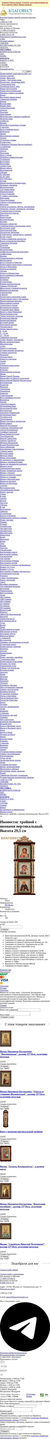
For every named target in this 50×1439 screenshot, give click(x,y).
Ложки (3, 655)
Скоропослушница (8, 404)
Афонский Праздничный (10, 614)
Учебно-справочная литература (13, 239)
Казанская (4, 385)
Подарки (3, 704)
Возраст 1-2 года (7, 569)
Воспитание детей (7, 228)
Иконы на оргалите (8, 481)
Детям (2, 709)
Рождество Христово (8, 700)
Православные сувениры (10, 647)
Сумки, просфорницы (9, 578)
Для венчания (5, 550)
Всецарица (4, 400)
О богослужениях (7, 194)
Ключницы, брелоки (8, 685)
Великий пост (6, 724)
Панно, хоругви (6, 492)
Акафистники (6, 254)
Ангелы (3, 651)
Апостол (3, 110)
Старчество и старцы (8, 305)
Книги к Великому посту (10, 726)
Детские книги (6, 327)
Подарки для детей (8, 664)
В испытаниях (6, 282)
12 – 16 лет (4, 335)
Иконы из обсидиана (8, 483)
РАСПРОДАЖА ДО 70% (10, 45)
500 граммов (5, 608)
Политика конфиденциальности (13, 1353)
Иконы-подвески (7, 636)
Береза (2, 541)
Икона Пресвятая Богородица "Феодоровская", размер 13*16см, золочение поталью (23, 1054)
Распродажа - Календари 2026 (12, 82)
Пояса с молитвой (7, 580)
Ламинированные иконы (10, 468)
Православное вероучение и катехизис (16, 265)
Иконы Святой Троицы (9, 376)
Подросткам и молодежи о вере (13, 297)
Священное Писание (8, 243)
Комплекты (4, 277)
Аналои (3, 498)
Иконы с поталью (7, 473)
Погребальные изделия (9, 574)
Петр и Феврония (7, 447)
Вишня (3, 546)
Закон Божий (5, 114)
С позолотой (5, 638)
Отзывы (3, 1005)
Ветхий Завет (5, 104)
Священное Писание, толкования (14, 775)
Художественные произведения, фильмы (17, 777)
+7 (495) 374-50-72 (7, 30)
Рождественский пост (9, 698)
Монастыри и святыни (9, 769)
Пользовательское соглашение (12, 1355)
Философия (5, 164)
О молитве (4, 127)
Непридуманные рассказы (11, 301)
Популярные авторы (8, 325)
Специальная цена (7, 84)
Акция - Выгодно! (7, 78)
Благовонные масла (8, 621)
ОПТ (2, 54)
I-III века (3, 172)
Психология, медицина (9, 232)
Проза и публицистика (9, 273)
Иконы (3, 737)
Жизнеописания (6, 187)
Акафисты (4, 121)
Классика (4, 370)
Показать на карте (7, 1289)
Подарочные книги (8, 644)
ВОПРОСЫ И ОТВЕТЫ (10, 52)
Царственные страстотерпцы (12, 449)
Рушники (4, 576)
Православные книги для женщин (14, 299)
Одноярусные (5, 526)
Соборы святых (6, 451)
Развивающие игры (8, 666)
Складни (3, 486)
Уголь (2, 623)
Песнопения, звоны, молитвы (12, 771)
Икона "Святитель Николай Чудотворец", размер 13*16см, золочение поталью (22, 1245)
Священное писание (8, 99)
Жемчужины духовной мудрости (13, 288)
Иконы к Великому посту (10, 728)
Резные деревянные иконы (11, 471)
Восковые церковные (9, 584)
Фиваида (3, 612)
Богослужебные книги (9, 129)
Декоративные (6, 591)
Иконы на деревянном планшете (13, 464)
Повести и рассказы (8, 348)
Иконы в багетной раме (10, 479)
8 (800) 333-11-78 (7, 35)
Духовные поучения (8, 765)
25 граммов (4, 604)
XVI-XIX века (6, 179)
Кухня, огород (6, 237)
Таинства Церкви (7, 200)
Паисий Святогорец (8, 438)
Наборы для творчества (9, 668)
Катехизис (4, 204)
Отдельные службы (8, 140)
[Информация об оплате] (25, 979)
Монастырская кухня (8, 314)
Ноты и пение (6, 155)
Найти (28, 71)
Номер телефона (7, 1406)
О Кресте (4, 295)
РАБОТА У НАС (7, 60)
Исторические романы (9, 307)
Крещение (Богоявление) (10, 722)
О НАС (3, 63)
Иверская (4, 387)
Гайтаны (3, 505)
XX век (3, 181)
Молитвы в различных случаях (13, 125)
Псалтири (4, 245)
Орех (2, 544)
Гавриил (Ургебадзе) (8, 286)
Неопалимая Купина (8, 408)
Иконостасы (5, 535)
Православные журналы (10, 372)
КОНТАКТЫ (4, 58)
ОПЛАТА (4, 47)
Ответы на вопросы (8, 269)
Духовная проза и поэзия (10, 211)
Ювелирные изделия (8, 632)
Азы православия (7, 189)
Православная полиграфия (11, 662)
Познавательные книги (9, 365)
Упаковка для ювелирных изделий (14, 642)
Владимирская (6, 383)
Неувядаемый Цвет (8, 415)
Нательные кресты (7, 634)
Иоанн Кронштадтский (9, 434)
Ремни (2, 674)
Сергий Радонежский (9, 430)
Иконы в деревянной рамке (11, 462)
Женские (3, 679)
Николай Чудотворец (8, 426)
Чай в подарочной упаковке (11, 687)
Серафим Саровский (8, 432)
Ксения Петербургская (9, 445)
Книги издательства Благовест (12, 241)
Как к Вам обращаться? (9, 1404)
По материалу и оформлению (12, 460)
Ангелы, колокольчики (9, 707)
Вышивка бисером (7, 692)
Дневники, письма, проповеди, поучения (17, 209)
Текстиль (4, 503)
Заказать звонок (7, 1413)
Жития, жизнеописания (10, 342)
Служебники (5, 147)
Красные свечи (6, 739)
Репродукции (5, 217)
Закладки (4, 672)
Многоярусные (6, 533)
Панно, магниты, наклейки (11, 657)
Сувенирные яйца (7, 659)
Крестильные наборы (9, 554)
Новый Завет (5, 106)
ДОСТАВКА (5, 50)
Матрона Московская (9, 443)
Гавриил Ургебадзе (8, 441)
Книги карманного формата (11, 275)
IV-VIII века (5, 174)
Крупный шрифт (7, 323)
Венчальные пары (7, 488)
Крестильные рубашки (9, 561)
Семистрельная (6, 395)
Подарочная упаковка (9, 694)
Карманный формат (8, 320)
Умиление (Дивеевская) (10, 413)
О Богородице (6, 292)
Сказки (3, 361)
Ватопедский (5, 610)
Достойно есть (6, 417)
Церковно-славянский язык (11, 157)
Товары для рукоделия (9, 689)
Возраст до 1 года (7, 567)
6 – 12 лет (4, 333)
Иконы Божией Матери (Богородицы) (15, 380)
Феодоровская (6, 410)
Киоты (3, 625)
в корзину (4, 929)
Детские (3, 271)
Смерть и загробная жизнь (11, 202)
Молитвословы (6, 119)
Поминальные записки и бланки (13, 518)
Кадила (3, 501)
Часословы (4, 153)
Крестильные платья (8, 563)
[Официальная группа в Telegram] (25, 1351)
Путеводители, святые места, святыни (16, 235)
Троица (3, 750)
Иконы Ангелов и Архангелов (12, 421)
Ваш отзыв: (4, 1015)
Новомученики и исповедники (13, 183)
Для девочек (5, 559)
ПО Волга (9, 905)
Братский (4, 616)
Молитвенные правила (9, 136)
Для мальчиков (6, 556)
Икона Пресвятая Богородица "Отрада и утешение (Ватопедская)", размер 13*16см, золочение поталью (22, 1094)
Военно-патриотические (10, 284)
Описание (4, 990)
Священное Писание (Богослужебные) (16, 144)
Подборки (4, 280)
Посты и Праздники (8, 267)
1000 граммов (5, 599)
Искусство (4, 215)
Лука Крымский (6, 436)
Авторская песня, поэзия (10, 760)
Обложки (4, 683)
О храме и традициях (9, 196)
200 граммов (5, 601)
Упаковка (4, 717)
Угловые (3, 524)
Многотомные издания (9, 303)
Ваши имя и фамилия (9, 1010)
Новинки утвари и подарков (12, 93)
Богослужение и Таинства (11, 262)
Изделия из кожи (7, 670)
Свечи (2, 582)
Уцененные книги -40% (10, 86)
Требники (4, 149)
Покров (3, 402)
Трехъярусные (6, 531)
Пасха (2, 730)
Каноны (3, 123)
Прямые (3, 522)
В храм (3, 496)
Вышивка (4, 745)
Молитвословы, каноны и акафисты (15, 117)
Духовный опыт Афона (9, 310)
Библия (3, 101)
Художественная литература (11, 350)
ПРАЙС (3, 56)
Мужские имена (6, 453)
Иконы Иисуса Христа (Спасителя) (14, 378)
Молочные (4, 539)
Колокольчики (6, 653)
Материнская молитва (9, 290)
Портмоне (4, 681)
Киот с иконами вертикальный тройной (21, 1131)
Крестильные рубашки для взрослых (15, 571)
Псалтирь (4, 112)
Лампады (4, 511)
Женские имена (6, 456)
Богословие (5, 162)
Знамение (4, 393)
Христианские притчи (9, 213)
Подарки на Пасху (7, 735)
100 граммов (5, 597)
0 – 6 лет (3, 331)
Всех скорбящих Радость (10, 398)
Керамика (4, 649)
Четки (2, 627)
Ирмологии (5, 132)
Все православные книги (10, 97)
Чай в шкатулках (7, 719)
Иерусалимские (6, 593)
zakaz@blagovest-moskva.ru (17, 1297)
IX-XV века (5, 177)
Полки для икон (6, 520)
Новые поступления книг (10, 91)
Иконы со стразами (8, 477)
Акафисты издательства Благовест (14, 252)
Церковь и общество (8, 224)
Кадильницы (5, 509)
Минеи (3, 134)
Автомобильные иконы (9, 490)
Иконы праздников (8, 458)
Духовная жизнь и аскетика (11, 258)
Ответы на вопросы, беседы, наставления (17, 207)
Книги (2, 702)
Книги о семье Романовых (11, 312)
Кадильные (4, 589)
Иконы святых (6, 423)
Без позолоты (5, 640)
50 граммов (4, 606)
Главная (3, 805)
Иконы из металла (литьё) (10, 475)
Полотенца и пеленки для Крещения (15, 565)
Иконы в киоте (6, 466)
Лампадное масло (7, 619)
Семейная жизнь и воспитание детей (15, 226)
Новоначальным (6, 192)
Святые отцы (5, 166)
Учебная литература (8, 353)
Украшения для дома (8, 715)
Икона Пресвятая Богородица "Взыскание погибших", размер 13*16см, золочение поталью (22, 1206)
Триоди (3, 151)
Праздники (4, 198)
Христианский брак (8, 230)
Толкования (5, 159)
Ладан (2, 595)
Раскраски (4, 355)
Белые (2, 537)
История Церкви (7, 220)
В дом (2, 507)
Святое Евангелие (7, 108)
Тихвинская (5, 391)
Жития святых (6, 168)
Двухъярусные (6, 529)
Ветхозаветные (6, 170)
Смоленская (5, 389)
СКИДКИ (4, 43)
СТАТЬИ (4, 65)
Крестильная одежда (8, 552)
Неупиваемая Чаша (8, 406)
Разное (3, 773)
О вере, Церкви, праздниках (11, 340)
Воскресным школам (8, 318)
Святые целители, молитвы (11, 316)
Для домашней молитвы (10, 586)
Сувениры (4, 713)
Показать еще (5, 970)
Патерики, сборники (8, 185)
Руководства (5, 142)
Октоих (3, 138)
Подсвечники (5, 513)
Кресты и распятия (8, 516)
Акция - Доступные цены (10, 80)
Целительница (6, 419)
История (3, 222)
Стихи (2, 346)
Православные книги (9, 329)
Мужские (4, 677)
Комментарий (5, 1411)
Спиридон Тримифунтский (11, 428)
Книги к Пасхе (6, 732)
